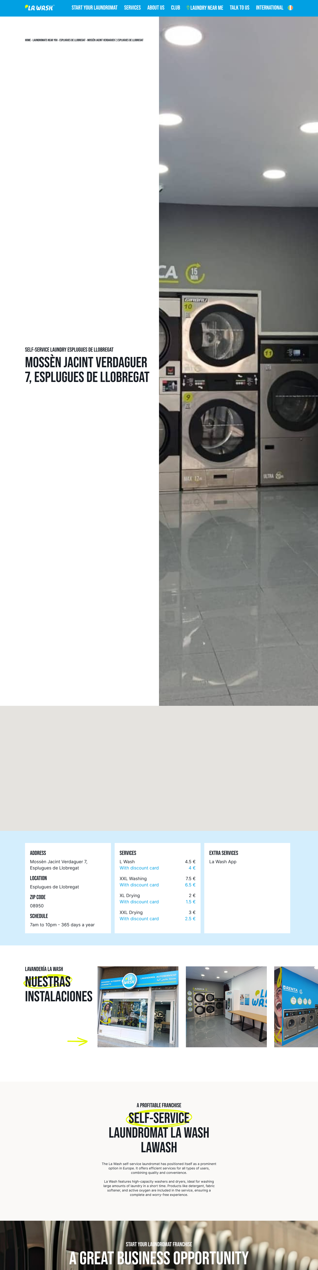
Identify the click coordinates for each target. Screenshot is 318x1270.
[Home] (39, 8)
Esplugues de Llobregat (72, 40)
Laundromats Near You (45, 40)
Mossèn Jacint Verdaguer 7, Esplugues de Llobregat (115, 40)
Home (28, 40)
